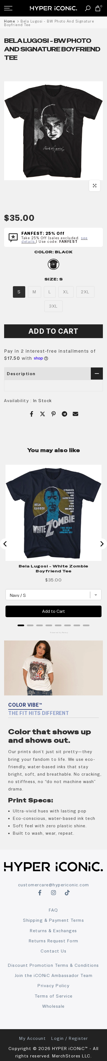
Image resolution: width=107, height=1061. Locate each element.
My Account (32, 1038)
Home (9, 21)
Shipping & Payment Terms (53, 920)
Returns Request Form (53, 941)
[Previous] (5, 543)
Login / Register (69, 1038)
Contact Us (53, 951)
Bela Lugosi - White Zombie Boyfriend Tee (53, 568)
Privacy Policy (53, 985)
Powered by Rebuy (53, 632)
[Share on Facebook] (31, 414)
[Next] (101, 543)
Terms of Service (54, 996)
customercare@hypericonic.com (53, 885)
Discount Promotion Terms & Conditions (53, 965)
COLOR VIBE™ (25, 705)
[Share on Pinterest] (53, 414)
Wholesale (53, 1006)
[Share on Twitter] (42, 414)
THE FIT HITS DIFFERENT (38, 713)
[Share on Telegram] (64, 414)
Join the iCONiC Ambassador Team (54, 975)
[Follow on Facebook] (40, 893)
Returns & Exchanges (53, 931)
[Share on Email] (75, 414)
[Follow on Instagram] (53, 893)
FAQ (53, 910)
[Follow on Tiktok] (67, 893)
